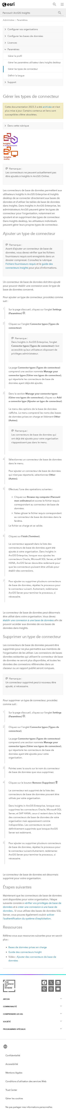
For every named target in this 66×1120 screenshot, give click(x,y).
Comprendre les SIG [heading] (13, 1014)
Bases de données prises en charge (27, 947)
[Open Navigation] (62, 4)
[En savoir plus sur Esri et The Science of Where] (9, 986)
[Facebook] (44, 982)
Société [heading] (7, 1021)
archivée (47, 106)
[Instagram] (51, 989)
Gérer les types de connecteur (23, 69)
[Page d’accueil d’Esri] (8, 4)
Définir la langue (16, 75)
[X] (51, 982)
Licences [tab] (12, 42)
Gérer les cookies (14, 1098)
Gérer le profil (15, 56)
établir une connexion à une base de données (28, 620)
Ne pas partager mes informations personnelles (29, 1107)
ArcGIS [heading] (6, 999)
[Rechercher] (54, 4)
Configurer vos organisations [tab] (23, 29)
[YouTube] (58, 989)
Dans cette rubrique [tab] (18, 125)
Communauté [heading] (10, 1006)
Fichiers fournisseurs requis (21, 263)
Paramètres (22, 20)
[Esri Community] (44, 989)
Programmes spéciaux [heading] (14, 1029)
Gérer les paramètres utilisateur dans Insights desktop (34, 62)
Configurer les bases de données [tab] (25, 36)
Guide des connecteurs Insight (25, 952)
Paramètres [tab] (13, 49)
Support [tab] (12, 82)
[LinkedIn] (58, 982)
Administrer (8, 20)
